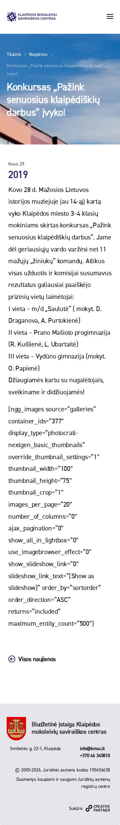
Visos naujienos (37, 659)
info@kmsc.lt (92, 748)
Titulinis (14, 54)
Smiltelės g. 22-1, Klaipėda (35, 748)
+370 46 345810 (95, 755)
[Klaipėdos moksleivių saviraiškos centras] (32, 17)
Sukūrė (76, 808)
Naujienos (38, 54)
